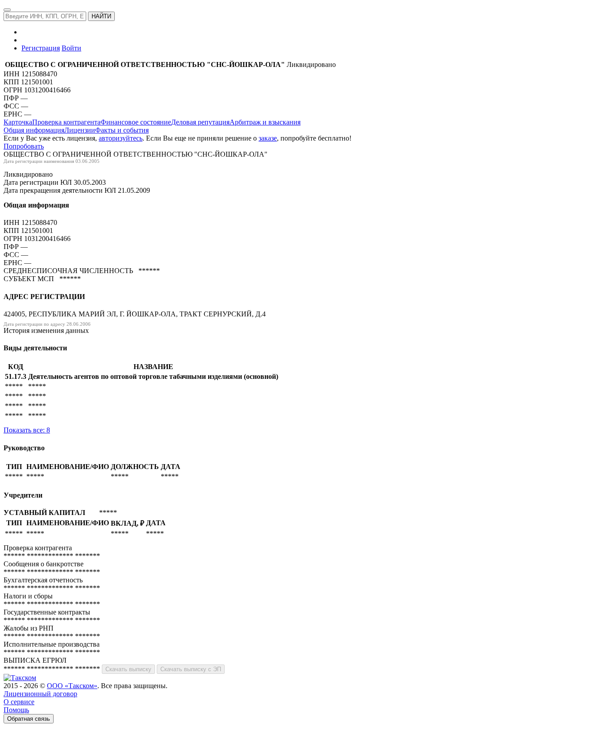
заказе (268, 138)
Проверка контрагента (66, 122)
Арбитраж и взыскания (265, 122)
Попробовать (24, 146)
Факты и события (122, 130)
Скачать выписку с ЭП (190, 669)
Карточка (18, 122)
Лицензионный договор (40, 694)
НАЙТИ (101, 16)
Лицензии (79, 130)
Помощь (16, 710)
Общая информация (34, 130)
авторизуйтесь (120, 138)
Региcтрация (40, 48)
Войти (71, 48)
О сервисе (19, 702)
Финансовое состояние (135, 122)
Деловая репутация (200, 122)
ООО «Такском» (72, 685)
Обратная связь (28, 718)
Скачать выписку (128, 669)
